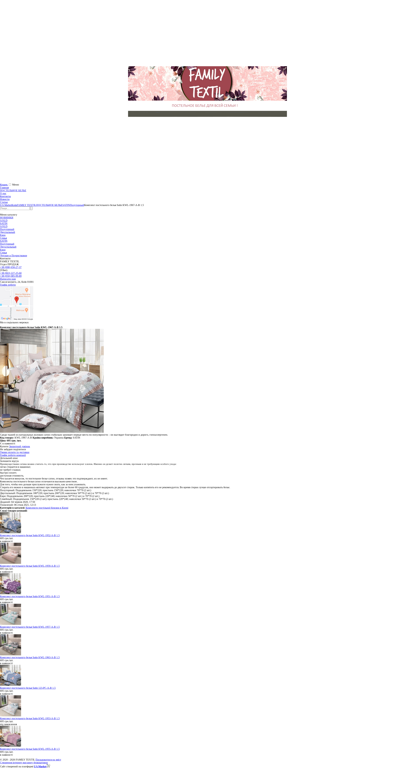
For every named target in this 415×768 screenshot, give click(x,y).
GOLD (3, 220)
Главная (4, 187)
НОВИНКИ (6, 217)
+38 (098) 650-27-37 (11, 267)
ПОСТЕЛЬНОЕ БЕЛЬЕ (13, 190)
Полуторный (7, 229)
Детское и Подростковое (13, 255)
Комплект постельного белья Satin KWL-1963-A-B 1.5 (30, 657)
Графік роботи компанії (13, 455)
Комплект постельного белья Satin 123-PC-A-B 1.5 (28, 688)
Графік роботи (8, 284)
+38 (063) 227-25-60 (11, 273)
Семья (3, 238)
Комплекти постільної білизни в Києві (47, 507)
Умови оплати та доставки (14, 452)
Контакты (5, 196)
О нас (3, 193)
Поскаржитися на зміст (48, 759)
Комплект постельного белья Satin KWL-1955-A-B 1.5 (30, 749)
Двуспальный (7, 232)
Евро (3, 235)
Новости (5, 199)
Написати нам (8, 279)
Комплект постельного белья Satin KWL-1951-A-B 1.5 (30, 596)
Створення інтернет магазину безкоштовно (24, 762)
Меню (15, 184)
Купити (4, 446)
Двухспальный (8, 246)
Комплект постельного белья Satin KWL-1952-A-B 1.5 (30, 535)
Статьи (4, 202)
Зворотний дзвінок (19, 446)
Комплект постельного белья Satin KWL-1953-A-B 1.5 (30, 718)
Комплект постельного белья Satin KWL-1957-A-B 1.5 (30, 627)
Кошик (4, 184)
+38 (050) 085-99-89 (11, 276)
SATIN (3, 223)
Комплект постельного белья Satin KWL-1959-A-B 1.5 (30, 565)
